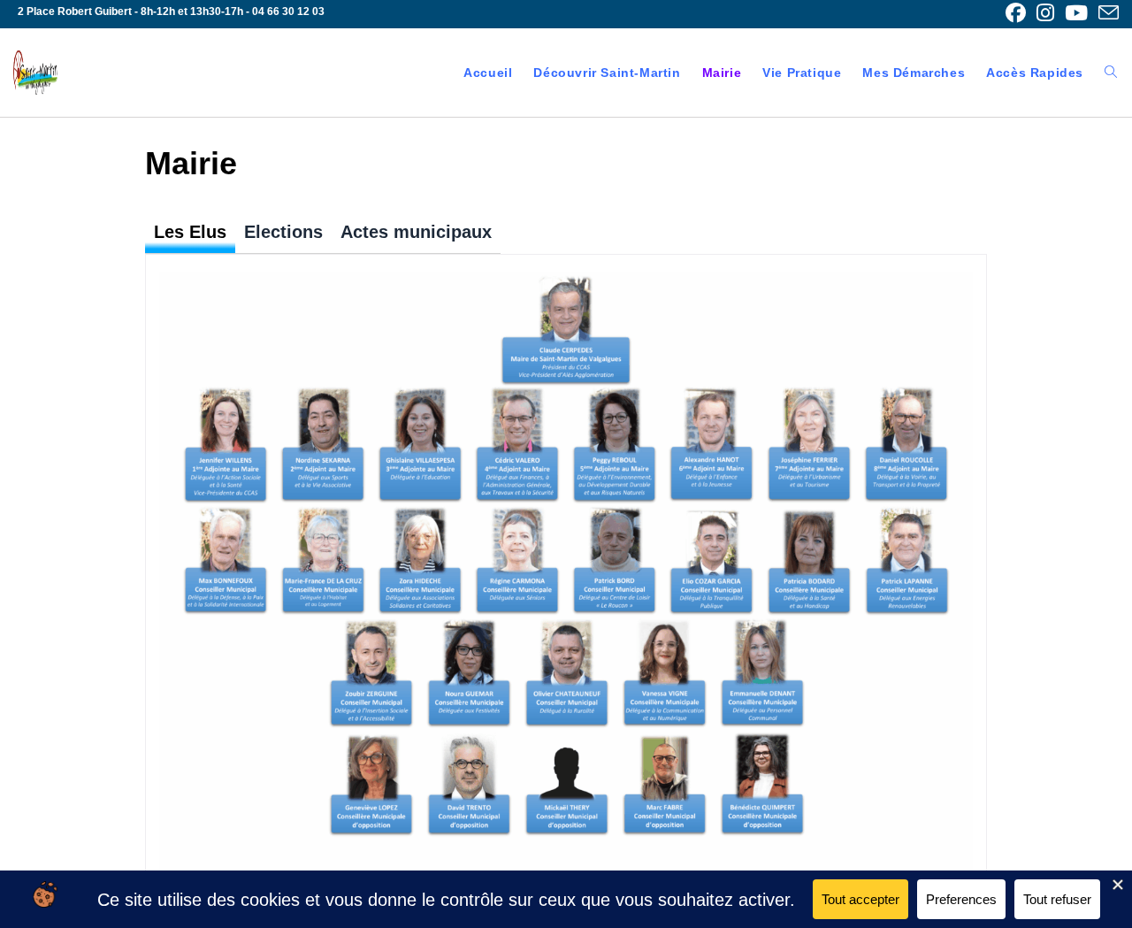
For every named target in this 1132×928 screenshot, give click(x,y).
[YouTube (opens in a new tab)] (1076, 13)
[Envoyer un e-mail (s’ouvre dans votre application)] (1106, 13)
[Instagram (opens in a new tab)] (1045, 13)
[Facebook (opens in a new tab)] (1015, 13)
